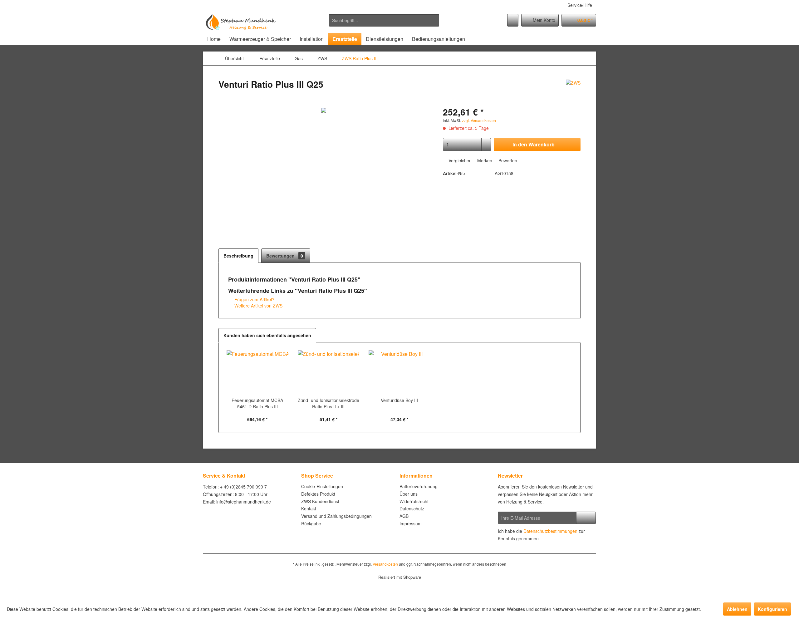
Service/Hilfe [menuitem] (579, 5)
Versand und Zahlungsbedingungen (336, 516)
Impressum (411, 523)
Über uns (409, 494)
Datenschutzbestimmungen (550, 531)
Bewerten (507, 160)
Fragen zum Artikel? (253, 299)
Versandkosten (385, 564)
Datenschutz (412, 508)
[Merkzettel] (512, 20)
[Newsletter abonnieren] (586, 518)
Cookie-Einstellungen (322, 486)
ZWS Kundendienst (320, 501)
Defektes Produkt (318, 494)
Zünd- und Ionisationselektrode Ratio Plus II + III (328, 403)
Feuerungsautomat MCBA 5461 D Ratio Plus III (257, 403)
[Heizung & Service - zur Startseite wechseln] (241, 22)
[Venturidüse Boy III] (399, 372)
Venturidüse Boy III (399, 400)
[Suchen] (433, 20)
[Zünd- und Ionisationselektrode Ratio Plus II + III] (329, 372)
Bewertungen (284, 256)
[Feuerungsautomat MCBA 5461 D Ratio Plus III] (257, 372)
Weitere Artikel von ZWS (257, 305)
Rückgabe (311, 523)
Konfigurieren (772, 609)
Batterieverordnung (419, 486)
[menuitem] (384, 20)
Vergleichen (459, 160)
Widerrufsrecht (414, 501)
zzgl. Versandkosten (479, 120)
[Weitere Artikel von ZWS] (573, 90)
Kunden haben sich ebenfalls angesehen (267, 335)
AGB (404, 516)
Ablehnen (737, 609)
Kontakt (308, 508)
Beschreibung (238, 256)
